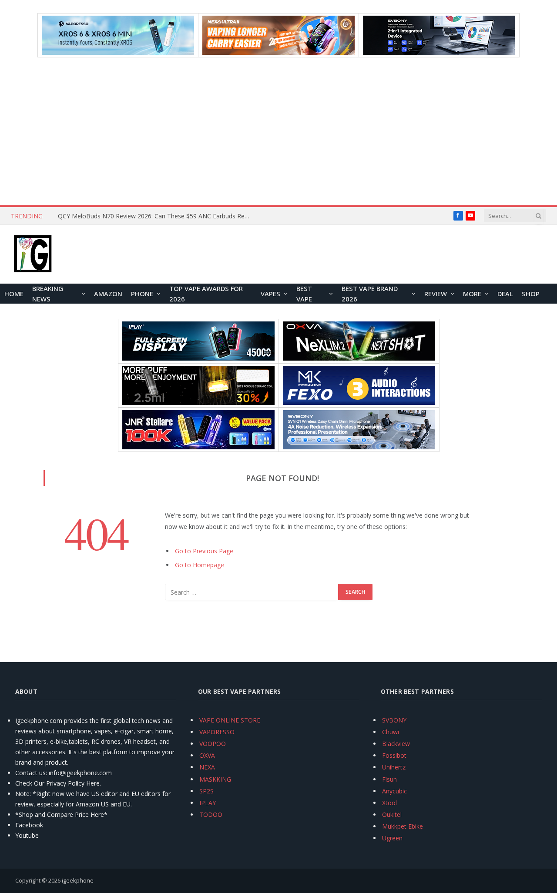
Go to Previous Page (204, 551)
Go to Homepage (199, 565)
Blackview (396, 743)
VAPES (270, 293)
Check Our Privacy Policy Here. (58, 783)
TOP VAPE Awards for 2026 (206, 293)
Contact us (30, 773)
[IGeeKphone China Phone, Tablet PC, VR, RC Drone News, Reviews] (32, 254)
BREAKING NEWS (47, 293)
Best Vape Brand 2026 (370, 293)
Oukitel (392, 814)
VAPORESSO (217, 732)
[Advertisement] (278, 131)
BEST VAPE (304, 293)
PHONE (142, 293)
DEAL (505, 293)
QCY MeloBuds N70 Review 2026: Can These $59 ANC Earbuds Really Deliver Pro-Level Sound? (156, 216)
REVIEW (435, 293)
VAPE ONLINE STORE (229, 720)
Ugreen (392, 838)
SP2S (206, 791)
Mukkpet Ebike (402, 826)
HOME (13, 293)
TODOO (210, 814)
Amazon (108, 293)
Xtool (389, 803)
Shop (531, 293)
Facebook (29, 825)
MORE (472, 293)
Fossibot (394, 755)
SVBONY (394, 720)
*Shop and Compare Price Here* (61, 814)
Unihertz (394, 767)
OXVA (207, 755)
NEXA (207, 767)
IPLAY (207, 803)
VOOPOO (212, 743)
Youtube (27, 835)
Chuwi (390, 732)
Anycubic (394, 791)
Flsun (389, 779)
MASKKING (215, 779)
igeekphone (78, 880)
